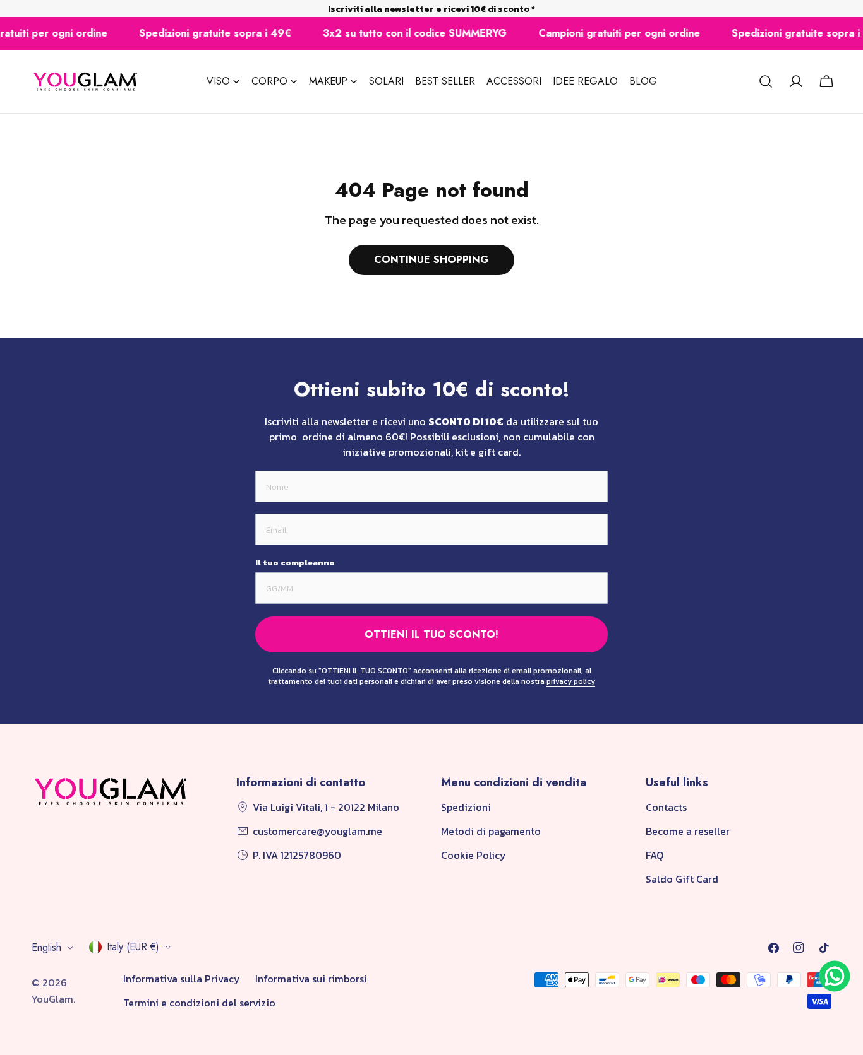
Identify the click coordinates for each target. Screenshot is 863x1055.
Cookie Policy (473, 855)
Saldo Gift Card (682, 879)
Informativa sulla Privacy (181, 978)
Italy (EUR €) (133, 947)
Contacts (666, 807)
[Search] (765, 81)
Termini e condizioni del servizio (199, 1002)
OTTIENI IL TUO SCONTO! (431, 634)
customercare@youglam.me (317, 831)
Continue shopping (431, 259)
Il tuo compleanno (295, 563)
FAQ (654, 855)
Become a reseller (688, 831)
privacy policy (570, 681)
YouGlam (52, 998)
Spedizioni (466, 807)
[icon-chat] (834, 976)
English (46, 947)
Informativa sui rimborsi (311, 978)
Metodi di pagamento (491, 831)
